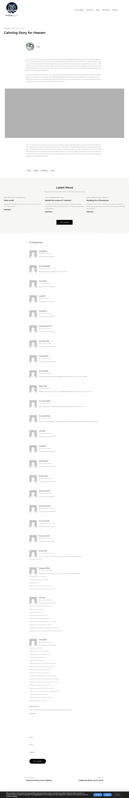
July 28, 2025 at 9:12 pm (45, 463)
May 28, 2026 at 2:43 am (45, 642)
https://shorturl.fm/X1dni (77, 406)
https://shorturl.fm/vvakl (46, 466)
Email (31, 745)
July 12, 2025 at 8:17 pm (45, 388)
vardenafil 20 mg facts (41, 694)
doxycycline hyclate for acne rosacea (46, 621)
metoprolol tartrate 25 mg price (44, 586)
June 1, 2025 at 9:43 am (45, 358)
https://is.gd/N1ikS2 (49, 256)
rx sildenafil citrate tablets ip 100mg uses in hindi (48, 631)
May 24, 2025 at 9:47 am (45, 268)
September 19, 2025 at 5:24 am (46, 508)
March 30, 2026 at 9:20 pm (46, 570)
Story (23, 28)
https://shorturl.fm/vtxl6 (46, 496)
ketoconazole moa (40, 657)
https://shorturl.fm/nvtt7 (46, 526)
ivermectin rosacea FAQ (42, 672)
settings (15, 796)
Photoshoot (44, 170)
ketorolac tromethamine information (45, 663)
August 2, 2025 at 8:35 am (45, 478)
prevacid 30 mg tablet (41, 579)
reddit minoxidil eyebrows (42, 654)
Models (36, 170)
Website (31, 752)
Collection (105, 197)
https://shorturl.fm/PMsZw (47, 481)
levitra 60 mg (39, 612)
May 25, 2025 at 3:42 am (45, 283)
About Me (105, 10)
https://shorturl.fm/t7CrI (85, 391)
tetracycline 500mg (40, 576)
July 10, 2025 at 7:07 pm (45, 373)
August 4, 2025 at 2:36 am (45, 493)
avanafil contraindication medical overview (47, 691)
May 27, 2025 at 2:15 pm (45, 313)
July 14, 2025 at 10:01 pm (45, 403)
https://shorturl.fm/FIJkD (47, 301)
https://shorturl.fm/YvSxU (47, 331)
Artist (29, 170)
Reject (107, 795)
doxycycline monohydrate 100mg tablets (47, 627)
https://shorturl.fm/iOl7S (46, 541)
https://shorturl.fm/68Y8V (47, 286)
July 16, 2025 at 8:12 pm (45, 418)
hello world (38, 559)
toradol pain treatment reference (44, 666)
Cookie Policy (37, 795)
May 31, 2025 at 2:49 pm (45, 343)
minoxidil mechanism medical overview (46, 682)
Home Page (79, 10)
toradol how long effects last (43, 669)
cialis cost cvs (39, 648)
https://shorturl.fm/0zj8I (79, 376)
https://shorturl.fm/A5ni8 (58, 271)
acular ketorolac (40, 660)
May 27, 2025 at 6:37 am (45, 298)
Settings (117, 795)
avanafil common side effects (43, 697)
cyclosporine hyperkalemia (43, 606)
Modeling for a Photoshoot (97, 200)
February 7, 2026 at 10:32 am (46, 553)
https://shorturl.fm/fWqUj (47, 451)
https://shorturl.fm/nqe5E (47, 361)
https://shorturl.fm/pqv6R (47, 645)
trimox (37, 582)
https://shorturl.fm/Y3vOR (47, 436)
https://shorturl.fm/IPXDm (47, 346)
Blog (98, 10)
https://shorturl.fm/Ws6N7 (47, 603)
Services (89, 10)
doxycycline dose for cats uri (43, 624)
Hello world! (9, 200)
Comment (33, 713)
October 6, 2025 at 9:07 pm (46, 538)
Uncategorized (20, 197)
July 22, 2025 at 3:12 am (45, 448)
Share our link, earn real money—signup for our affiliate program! (60, 556)
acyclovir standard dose (42, 651)
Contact (115, 10)
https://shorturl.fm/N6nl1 (47, 316)
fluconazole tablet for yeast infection (45, 589)
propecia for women (41, 615)
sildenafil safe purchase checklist (44, 688)
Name (31, 737)
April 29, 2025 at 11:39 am (45, 253)
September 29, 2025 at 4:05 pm (47, 523)
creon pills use (39, 609)
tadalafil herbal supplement (43, 618)
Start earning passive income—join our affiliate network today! (59, 573)
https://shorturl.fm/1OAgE (89, 421)
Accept (98, 795)
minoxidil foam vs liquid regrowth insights (46, 679)
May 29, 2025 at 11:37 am (45, 328)
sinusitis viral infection (41, 700)
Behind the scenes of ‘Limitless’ (58, 200)
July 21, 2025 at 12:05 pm (45, 433)
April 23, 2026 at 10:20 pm (45, 600)
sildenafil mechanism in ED (42, 685)
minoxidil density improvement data (45, 675)
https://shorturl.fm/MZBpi (47, 511)
